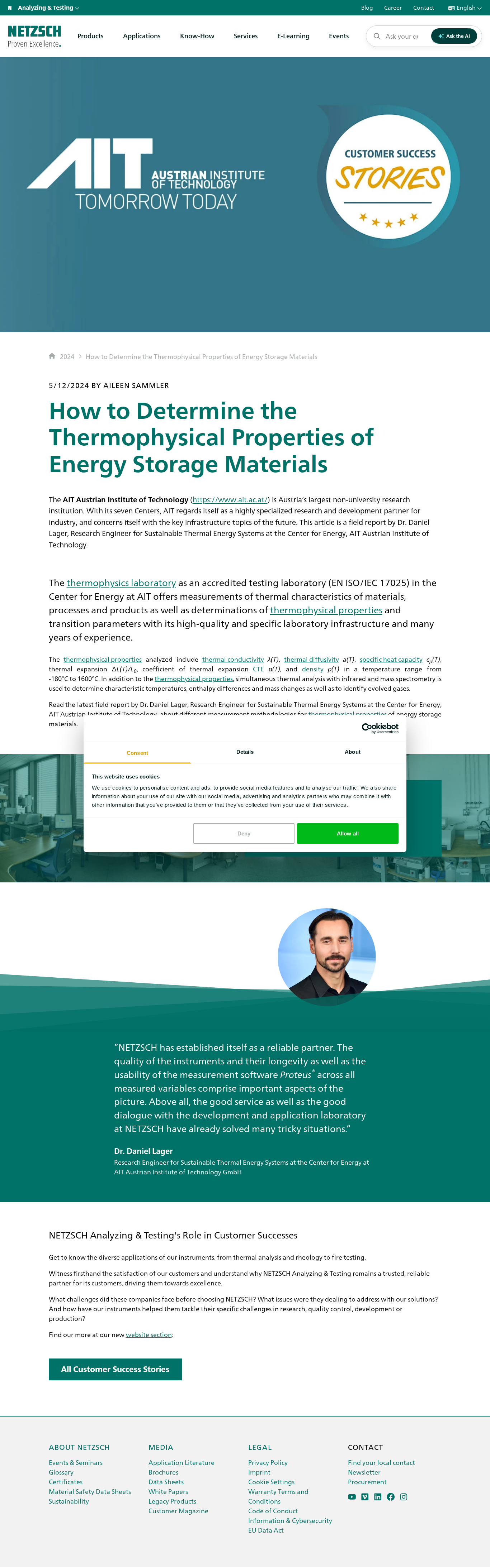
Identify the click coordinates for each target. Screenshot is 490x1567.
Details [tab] (245, 752)
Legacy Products (172, 1500)
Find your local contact (381, 1462)
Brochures (163, 1471)
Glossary (61, 1471)
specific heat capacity (391, 658)
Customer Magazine (178, 1510)
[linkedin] (378, 1497)
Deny (243, 833)
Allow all (348, 833)
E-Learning (293, 35)
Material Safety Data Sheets (90, 1491)
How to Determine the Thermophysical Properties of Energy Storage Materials (201, 356)
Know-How (197, 35)
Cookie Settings (271, 1481)
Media (161, 1447)
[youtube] (352, 1497)
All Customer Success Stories (115, 1369)
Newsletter (364, 1471)
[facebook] (391, 1497)
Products (90, 35)
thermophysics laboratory (121, 582)
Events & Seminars (76, 1462)
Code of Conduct (273, 1510)
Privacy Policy (268, 1462)
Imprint (259, 1471)
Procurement (367, 1481)
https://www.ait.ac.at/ (230, 499)
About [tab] (353, 752)
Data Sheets (166, 1481)
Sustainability (69, 1500)
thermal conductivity (233, 658)
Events (339, 35)
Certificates (66, 1481)
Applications (142, 35)
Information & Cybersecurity (290, 1520)
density (313, 668)
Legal (260, 1447)
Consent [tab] (137, 753)
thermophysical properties (326, 609)
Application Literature (182, 1462)
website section (149, 1334)
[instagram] (404, 1497)
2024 (67, 356)
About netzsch (79, 1447)
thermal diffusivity (311, 658)
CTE (258, 668)
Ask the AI (458, 35)
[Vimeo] (365, 1497)
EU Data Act (266, 1529)
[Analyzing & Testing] (34, 36)
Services (246, 35)
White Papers (168, 1491)
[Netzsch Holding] (11, 8)
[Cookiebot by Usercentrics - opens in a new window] (367, 728)
